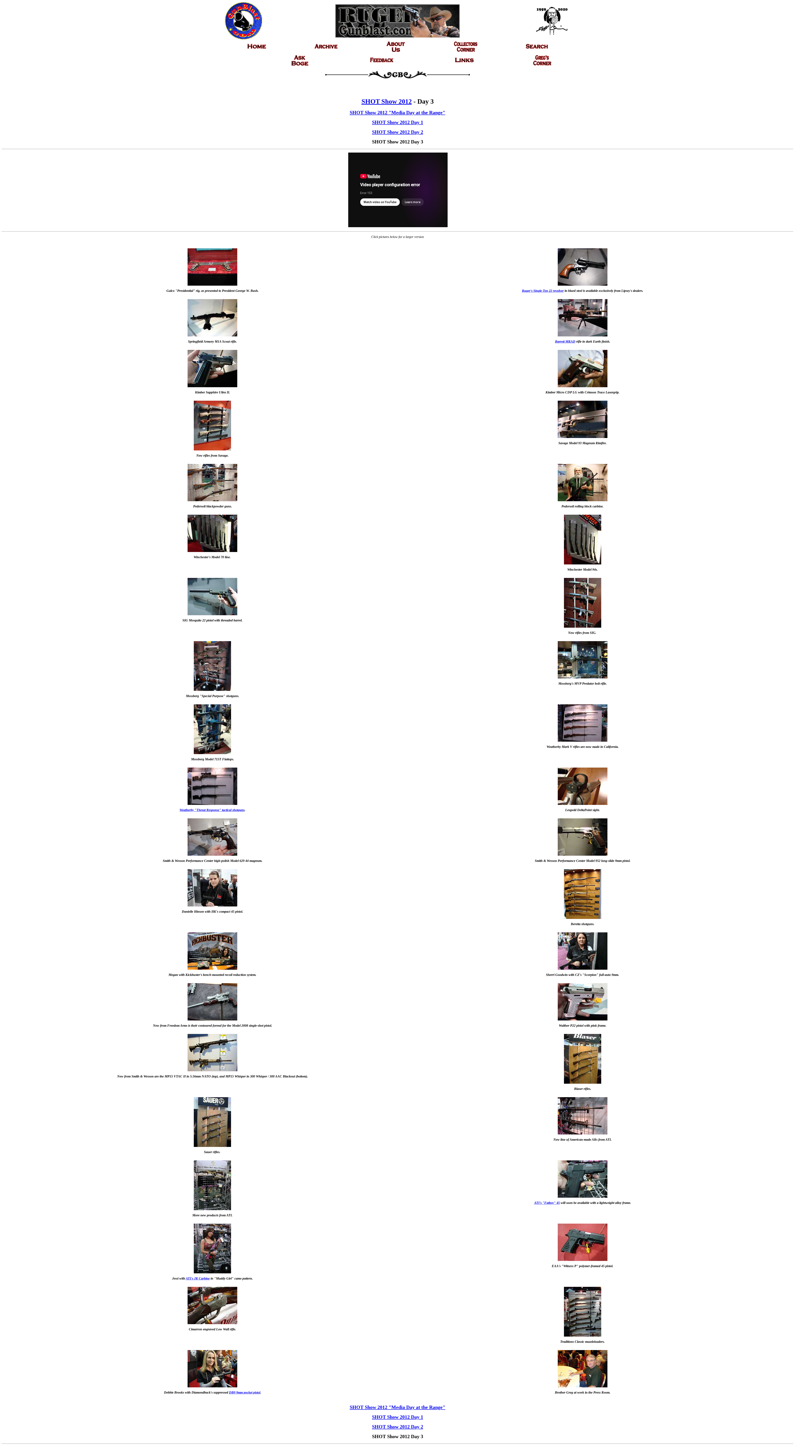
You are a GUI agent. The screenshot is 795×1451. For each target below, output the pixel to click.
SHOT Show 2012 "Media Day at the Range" (397, 112)
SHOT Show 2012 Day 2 (397, 132)
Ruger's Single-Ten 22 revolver (543, 290)
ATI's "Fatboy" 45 (547, 1203)
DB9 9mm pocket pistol (244, 1392)
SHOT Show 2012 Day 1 (397, 122)
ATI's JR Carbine (198, 1278)
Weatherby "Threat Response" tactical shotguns (212, 810)
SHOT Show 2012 (386, 101)
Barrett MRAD (565, 341)
